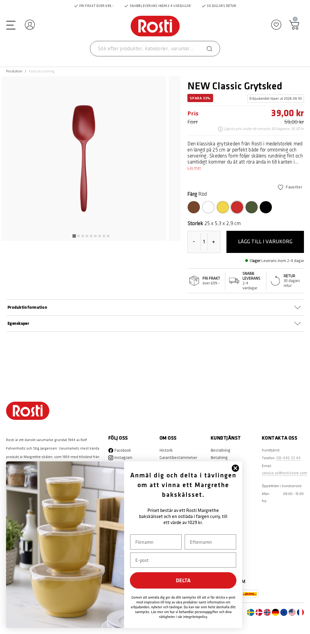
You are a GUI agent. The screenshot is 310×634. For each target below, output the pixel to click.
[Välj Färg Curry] (222, 207)
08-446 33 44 (288, 458)
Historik (166, 450)
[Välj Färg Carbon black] (265, 207)
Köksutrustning (41, 71)
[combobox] (155, 48)
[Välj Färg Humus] (193, 207)
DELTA (183, 580)
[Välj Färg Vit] (208, 207)
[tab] (74, 236)
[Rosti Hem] (155, 26)
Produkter (14, 71)
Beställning (220, 450)
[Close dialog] (235, 468)
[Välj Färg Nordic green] (251, 207)
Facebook (122, 450)
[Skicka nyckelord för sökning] (209, 48)
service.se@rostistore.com (284, 473)
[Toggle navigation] (11, 24)
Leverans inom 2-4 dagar (282, 261)
